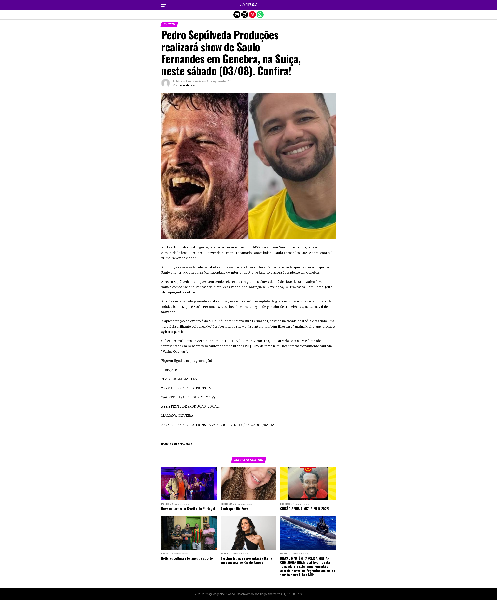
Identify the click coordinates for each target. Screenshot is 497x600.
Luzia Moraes (186, 85)
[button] (164, 5)
